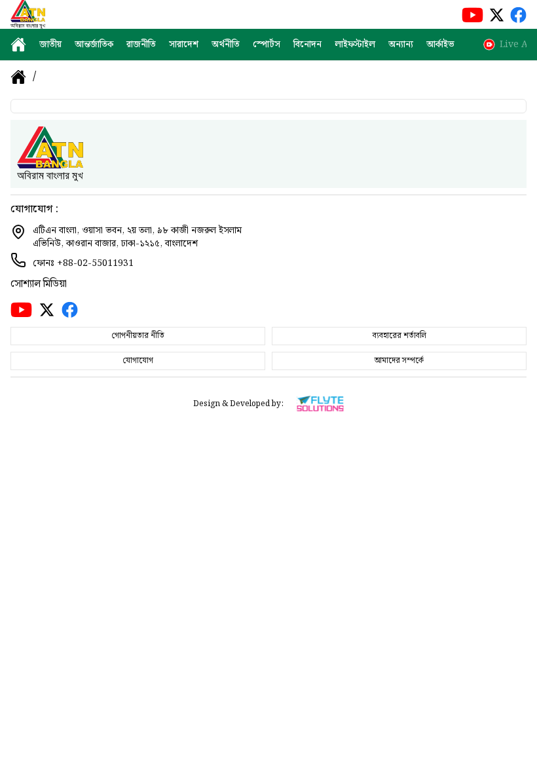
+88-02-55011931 (95, 263)
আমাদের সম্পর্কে (399, 360)
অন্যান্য (400, 44)
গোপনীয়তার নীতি (137, 336)
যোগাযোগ (137, 360)
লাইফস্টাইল (355, 44)
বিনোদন (307, 44)
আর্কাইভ (440, 44)
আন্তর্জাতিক (94, 44)
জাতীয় (50, 44)
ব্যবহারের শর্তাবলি (399, 336)
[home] (18, 44)
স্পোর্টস (266, 44)
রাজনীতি (141, 44)
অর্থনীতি (226, 44)
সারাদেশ (183, 44)
